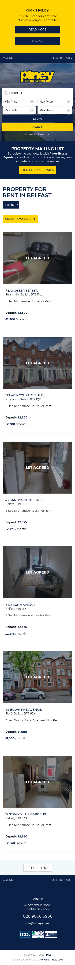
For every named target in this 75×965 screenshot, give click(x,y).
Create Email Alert (20, 219)
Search (37, 127)
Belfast (15, 93)
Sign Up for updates (37, 170)
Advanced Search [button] (35, 134)
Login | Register (61, 58)
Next (45, 867)
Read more (37, 29)
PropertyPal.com (52, 959)
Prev (30, 867)
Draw (37, 118)
